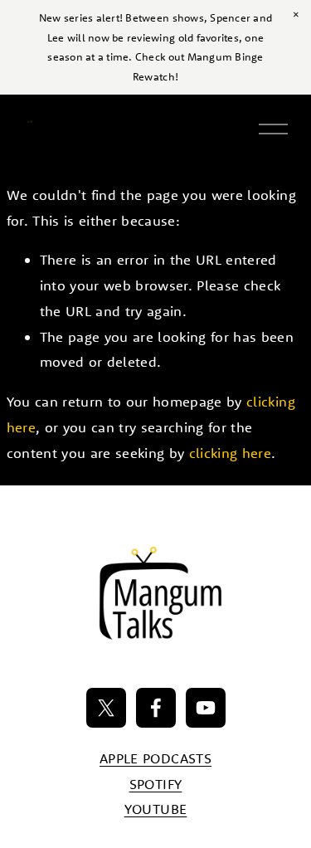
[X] (106, 708)
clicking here (230, 452)
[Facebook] (156, 708)
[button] (296, 15)
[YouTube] (206, 708)
